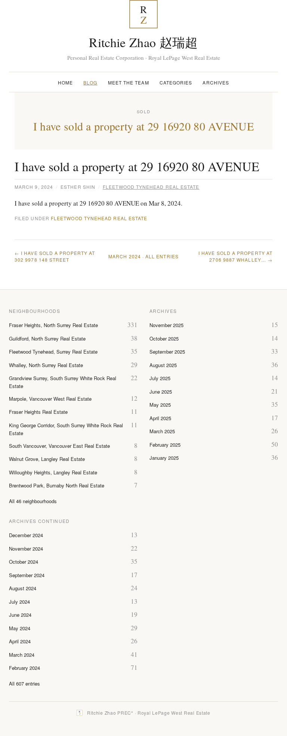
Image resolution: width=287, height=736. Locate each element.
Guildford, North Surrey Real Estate (47, 338)
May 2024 (19, 628)
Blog (90, 82)
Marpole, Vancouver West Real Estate (50, 398)
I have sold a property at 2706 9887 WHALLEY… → (235, 256)
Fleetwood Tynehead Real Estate (151, 187)
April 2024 (20, 641)
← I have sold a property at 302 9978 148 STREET (55, 256)
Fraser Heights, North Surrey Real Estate (53, 325)
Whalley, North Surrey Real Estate (46, 365)
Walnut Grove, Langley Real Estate (47, 458)
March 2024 (124, 256)
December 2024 (26, 535)
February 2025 (164, 444)
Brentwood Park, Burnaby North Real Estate (56, 485)
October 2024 (23, 561)
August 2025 (163, 365)
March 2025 (162, 431)
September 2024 (26, 575)
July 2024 (19, 601)
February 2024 (24, 667)
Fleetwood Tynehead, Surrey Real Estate (53, 351)
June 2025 (160, 391)
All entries (162, 256)
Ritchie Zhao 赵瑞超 (143, 42)
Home (65, 82)
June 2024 (20, 614)
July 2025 (159, 378)
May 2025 (160, 404)
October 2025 (164, 338)
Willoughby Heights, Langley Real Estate (53, 472)
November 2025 (166, 325)
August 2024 (22, 588)
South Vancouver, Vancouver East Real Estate (59, 445)
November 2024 (26, 548)
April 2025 (160, 418)
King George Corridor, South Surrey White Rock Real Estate (66, 429)
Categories (176, 82)
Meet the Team (128, 82)
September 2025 (167, 351)
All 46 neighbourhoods (33, 501)
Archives (216, 82)
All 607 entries (24, 683)
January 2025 (164, 457)
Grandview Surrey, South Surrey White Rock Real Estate (62, 382)
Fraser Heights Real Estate (38, 411)
